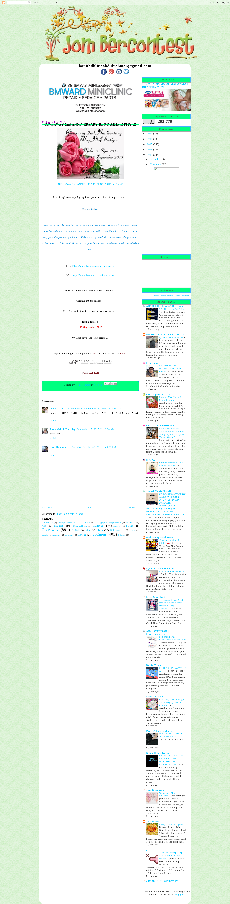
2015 (149, 155)
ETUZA (150, 460)
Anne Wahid (57, 429)
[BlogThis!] (109, 383)
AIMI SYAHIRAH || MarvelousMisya (157, 632)
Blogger (178, 894)
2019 (149, 133)
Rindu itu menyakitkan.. (172, 571)
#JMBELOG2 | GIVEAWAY (162, 881)
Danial (117, 526)
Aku (44, 525)
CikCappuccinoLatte (158, 394)
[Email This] (105, 383)
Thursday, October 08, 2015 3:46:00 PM (93, 447)
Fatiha (129, 525)
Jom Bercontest (155, 790)
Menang (82, 534)
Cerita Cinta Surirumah (160, 425)
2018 (149, 139)
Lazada (45, 535)
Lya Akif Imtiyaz (60, 408)
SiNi (95, 353)
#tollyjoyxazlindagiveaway (108, 523)
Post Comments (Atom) (70, 513)
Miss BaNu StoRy (156, 597)
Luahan (56, 535)
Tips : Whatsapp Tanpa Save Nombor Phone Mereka (171, 855)
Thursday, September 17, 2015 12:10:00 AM (89, 429)
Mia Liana (152, 363)
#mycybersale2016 (67, 523)
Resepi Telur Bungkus (171, 824)
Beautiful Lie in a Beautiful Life (165, 334)
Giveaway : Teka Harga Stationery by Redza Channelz (171, 702)
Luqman (69, 535)
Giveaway (50, 530)
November (155, 164)
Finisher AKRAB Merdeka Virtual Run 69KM (170, 368)
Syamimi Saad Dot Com (160, 568)
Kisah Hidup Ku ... (157, 753)
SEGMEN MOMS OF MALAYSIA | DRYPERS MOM (165, 85)
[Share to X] (112, 383)
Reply (53, 420)
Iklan (88, 530)
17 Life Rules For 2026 (172, 309)
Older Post (134, 507)
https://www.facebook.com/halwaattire (93, 266)
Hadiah (75, 530)
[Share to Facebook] (115, 383)
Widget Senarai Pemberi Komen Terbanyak (172, 295)
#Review (85, 522)
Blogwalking (80, 526)
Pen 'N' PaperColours (159, 731)
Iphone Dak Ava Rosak (171, 337)
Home (91, 507)
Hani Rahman (83, 384)
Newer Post (47, 507)
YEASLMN (152, 821)
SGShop (122, 535)
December (155, 159)
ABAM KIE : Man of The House (165, 306)
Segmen (99, 534)
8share (129, 522)
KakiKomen (116, 530)
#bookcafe (47, 522)
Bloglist (59, 525)
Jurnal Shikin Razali (158, 491)
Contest (98, 525)
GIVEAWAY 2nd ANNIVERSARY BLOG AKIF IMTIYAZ (90, 184)
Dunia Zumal (154, 665)
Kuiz (133, 530)
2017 (149, 144)
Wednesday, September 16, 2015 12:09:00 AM (96, 408)
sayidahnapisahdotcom (159, 537)
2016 (149, 149)
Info (100, 530)
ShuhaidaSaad (154, 696)
